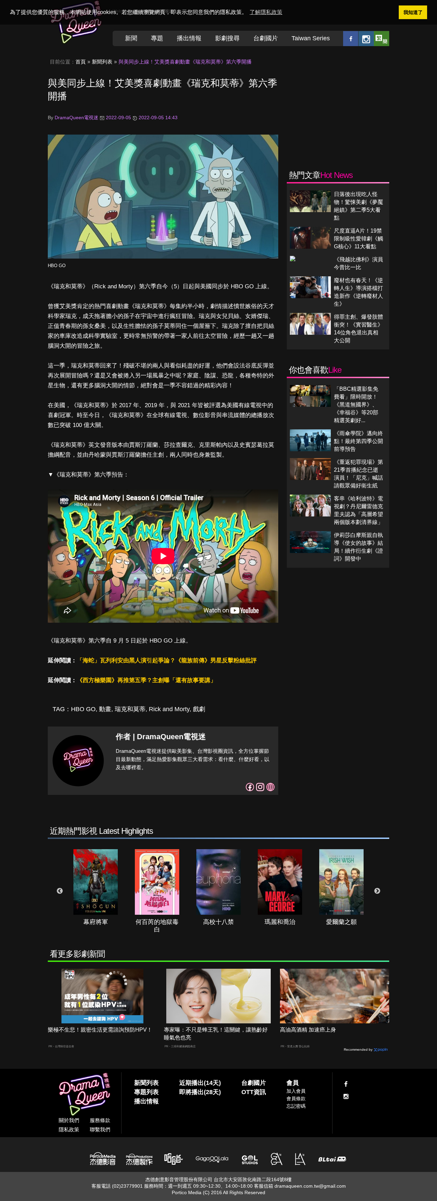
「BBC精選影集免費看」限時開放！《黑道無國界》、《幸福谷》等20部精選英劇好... (356, 404)
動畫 (105, 709)
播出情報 (189, 38)
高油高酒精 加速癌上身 (308, 1030)
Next (377, 891)
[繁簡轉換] (381, 38)
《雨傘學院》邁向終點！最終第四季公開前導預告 (358, 441)
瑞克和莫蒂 (130, 709)
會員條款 (296, 1098)
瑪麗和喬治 (280, 922)
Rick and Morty (169, 709)
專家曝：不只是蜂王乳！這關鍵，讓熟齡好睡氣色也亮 (216, 1033)
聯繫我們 (100, 1129)
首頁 (80, 62)
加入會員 (296, 1091)
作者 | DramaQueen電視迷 (161, 736)
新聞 (131, 38)
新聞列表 (102, 62)
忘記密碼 (296, 1106)
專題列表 (146, 1092)
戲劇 (199, 709)
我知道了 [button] (413, 12)
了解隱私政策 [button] (266, 12)
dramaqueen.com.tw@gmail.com (310, 1186)
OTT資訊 (253, 1092)
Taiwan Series (311, 38)
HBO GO (57, 265)
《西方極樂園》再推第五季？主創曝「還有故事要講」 (146, 680)
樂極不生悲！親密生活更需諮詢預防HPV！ (100, 1030)
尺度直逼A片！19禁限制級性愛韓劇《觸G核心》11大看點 (358, 238)
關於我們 (69, 1120)
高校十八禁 (218, 922)
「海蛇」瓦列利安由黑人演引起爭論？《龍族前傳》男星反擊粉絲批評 (167, 660)
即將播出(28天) (200, 1092)
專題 (157, 38)
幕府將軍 (95, 922)
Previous (59, 891)
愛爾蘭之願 (341, 922)
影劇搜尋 (227, 38)
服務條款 (100, 1120)
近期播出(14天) (200, 1082)
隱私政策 (69, 1129)
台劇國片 (265, 38)
